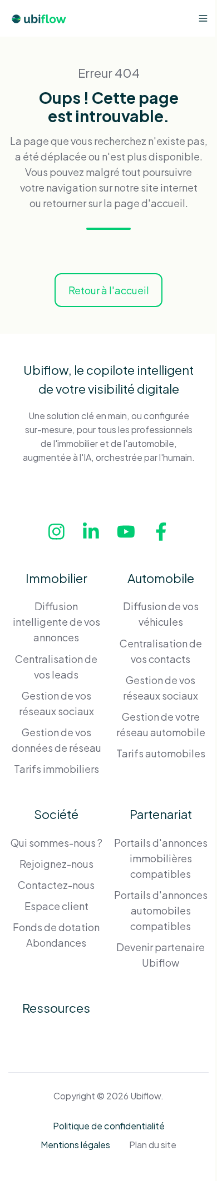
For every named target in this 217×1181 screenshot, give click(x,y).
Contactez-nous (56, 884)
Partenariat (161, 814)
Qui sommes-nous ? (56, 842)
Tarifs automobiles (160, 753)
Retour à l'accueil (108, 290)
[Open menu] (203, 18)
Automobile (160, 578)
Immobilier (56, 578)
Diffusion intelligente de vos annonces (56, 622)
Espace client (56, 905)
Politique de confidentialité (109, 1126)
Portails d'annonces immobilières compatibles (161, 858)
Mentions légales (75, 1144)
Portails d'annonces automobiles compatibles (161, 910)
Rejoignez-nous (56, 863)
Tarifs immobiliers (56, 768)
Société (56, 814)
